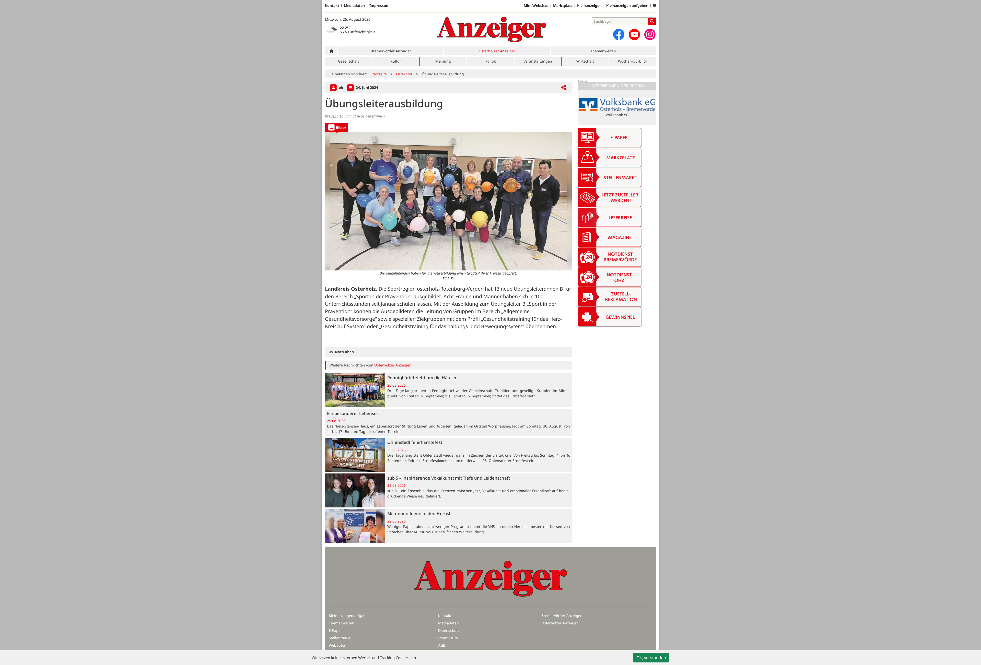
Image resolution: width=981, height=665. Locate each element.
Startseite (378, 74)
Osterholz (404, 74)
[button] (654, 5)
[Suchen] (652, 21)
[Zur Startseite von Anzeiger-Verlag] (491, 29)
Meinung (443, 61)
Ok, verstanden (651, 657)
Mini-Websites (536, 5)
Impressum (379, 5)
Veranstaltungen (537, 61)
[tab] (336, 127)
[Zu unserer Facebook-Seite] (618, 34)
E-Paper (335, 630)
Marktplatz (563, 5)
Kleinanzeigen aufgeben (627, 5)
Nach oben (344, 351)
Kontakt (332, 5)
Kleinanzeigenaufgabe (348, 615)
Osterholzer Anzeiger (497, 51)
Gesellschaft (348, 61)
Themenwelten (603, 51)
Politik (490, 61)
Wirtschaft (585, 61)
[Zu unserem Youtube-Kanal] (634, 34)
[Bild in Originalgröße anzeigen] (448, 201)
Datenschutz (449, 630)
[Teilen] (564, 87)
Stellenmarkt (340, 637)
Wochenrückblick (632, 61)
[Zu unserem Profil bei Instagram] (650, 34)
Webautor (337, 645)
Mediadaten (354, 5)
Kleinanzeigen (589, 5)
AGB (441, 645)
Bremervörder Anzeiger (391, 51)
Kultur (395, 61)
